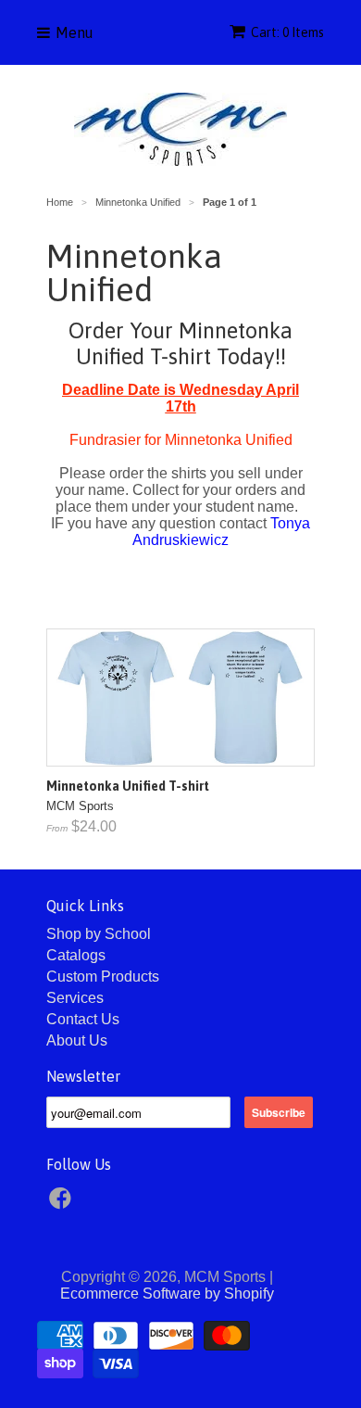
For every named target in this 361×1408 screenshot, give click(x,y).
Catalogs (76, 955)
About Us (76, 1040)
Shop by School (98, 934)
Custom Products (102, 976)
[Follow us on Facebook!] (63, 1203)
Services (75, 998)
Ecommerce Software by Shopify (167, 1293)
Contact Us (82, 1019)
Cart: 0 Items (287, 32)
